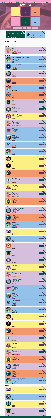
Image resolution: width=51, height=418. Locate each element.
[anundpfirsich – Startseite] (7, 1)
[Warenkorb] (43, 1)
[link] (25, 50)
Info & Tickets (41, 50)
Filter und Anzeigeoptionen (9, 44)
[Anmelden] (45, 1)
